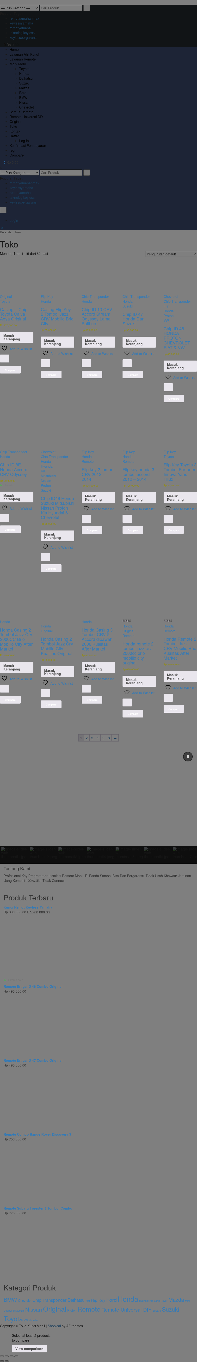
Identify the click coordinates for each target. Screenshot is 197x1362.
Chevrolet (171, 296)
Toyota (5, 301)
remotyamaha (20, 27)
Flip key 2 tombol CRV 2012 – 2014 (98, 474)
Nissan (46, 480)
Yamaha (33, 1320)
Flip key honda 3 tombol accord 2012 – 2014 (138, 474)
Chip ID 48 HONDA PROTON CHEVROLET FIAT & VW (177, 337)
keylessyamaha (21, 23)
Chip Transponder (95, 296)
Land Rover (160, 1300)
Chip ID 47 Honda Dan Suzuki (133, 319)
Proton (169, 315)
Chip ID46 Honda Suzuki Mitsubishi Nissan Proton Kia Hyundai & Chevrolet (57, 507)
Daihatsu (76, 1300)
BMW (10, 1299)
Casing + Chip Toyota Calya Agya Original (13, 314)
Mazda (176, 1299)
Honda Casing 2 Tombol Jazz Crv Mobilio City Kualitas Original (57, 646)
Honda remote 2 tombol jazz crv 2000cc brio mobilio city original (138, 653)
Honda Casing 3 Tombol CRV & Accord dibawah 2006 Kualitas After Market (97, 639)
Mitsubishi (48, 475)
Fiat (166, 306)
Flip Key (47, 296)
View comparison (29, 1348)
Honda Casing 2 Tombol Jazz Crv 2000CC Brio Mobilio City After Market (16, 639)
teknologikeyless (22, 32)
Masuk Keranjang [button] (11, 337)
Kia (43, 471)
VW (166, 320)
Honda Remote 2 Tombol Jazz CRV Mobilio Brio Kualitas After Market (180, 648)
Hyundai (47, 466)
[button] (188, 756)
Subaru (157, 1310)
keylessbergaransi (23, 37)
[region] (98, 805)
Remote (88, 461)
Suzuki (128, 306)
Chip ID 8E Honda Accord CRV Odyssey (13, 469)
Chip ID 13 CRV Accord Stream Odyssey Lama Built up (97, 316)
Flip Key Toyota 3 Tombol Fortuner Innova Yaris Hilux (180, 471)
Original (6, 296)
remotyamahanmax (24, 18)
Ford (111, 1299)
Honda (46, 301)
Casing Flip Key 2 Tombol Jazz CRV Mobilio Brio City (57, 316)
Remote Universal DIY (126, 1309)
